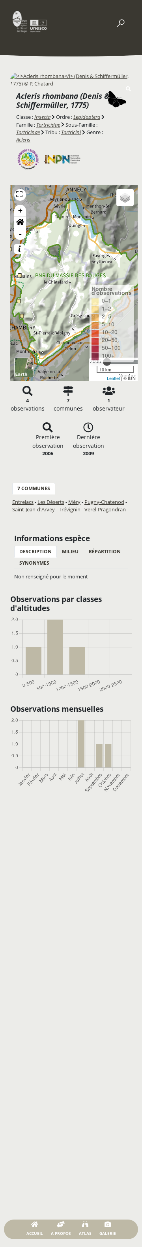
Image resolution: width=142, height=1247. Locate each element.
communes (33, 488)
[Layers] (125, 197)
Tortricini (71, 132)
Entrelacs (23, 501)
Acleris (23, 139)
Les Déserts (50, 501)
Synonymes (34, 563)
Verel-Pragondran (105, 509)
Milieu (70, 551)
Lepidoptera (86, 116)
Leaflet (113, 378)
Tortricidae (48, 124)
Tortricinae (28, 132)
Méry (74, 501)
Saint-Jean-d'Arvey (33, 509)
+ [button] (20, 210)
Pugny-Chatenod (104, 501)
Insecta (42, 116)
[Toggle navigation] (120, 21)
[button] (20, 222)
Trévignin (69, 509)
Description (35, 551)
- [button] (20, 234)
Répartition (105, 551)
